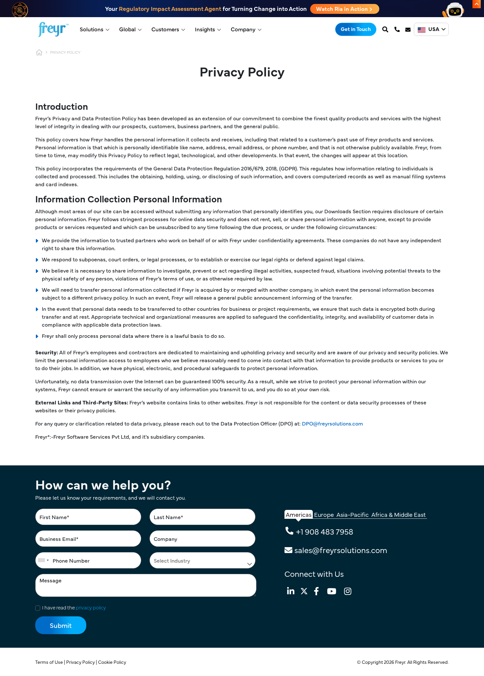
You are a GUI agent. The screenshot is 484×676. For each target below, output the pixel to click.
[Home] (53, 29)
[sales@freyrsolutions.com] (408, 29)
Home (39, 52)
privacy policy (91, 607)
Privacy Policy (81, 662)
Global (127, 29)
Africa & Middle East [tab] (398, 514)
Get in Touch (356, 28)
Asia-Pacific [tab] (352, 514)
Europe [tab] (324, 514)
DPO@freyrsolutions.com (332, 423)
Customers (165, 29)
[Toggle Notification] (476, 4)
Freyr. (401, 662)
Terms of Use (49, 662)
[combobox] (43, 560)
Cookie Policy (112, 662)
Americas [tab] (298, 514)
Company (243, 29)
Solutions (91, 29)
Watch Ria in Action (342, 9)
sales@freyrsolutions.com (340, 549)
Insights (205, 29)
